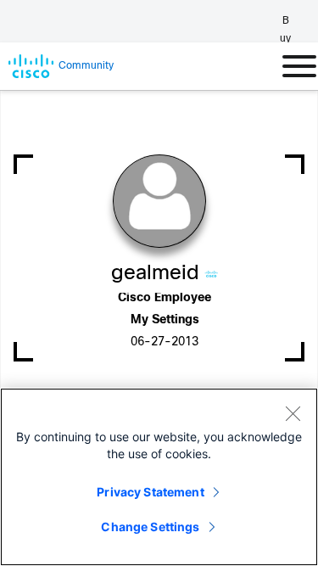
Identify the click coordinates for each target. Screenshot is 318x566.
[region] (159, 477)
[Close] (292, 413)
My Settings (165, 320)
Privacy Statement (150, 492)
